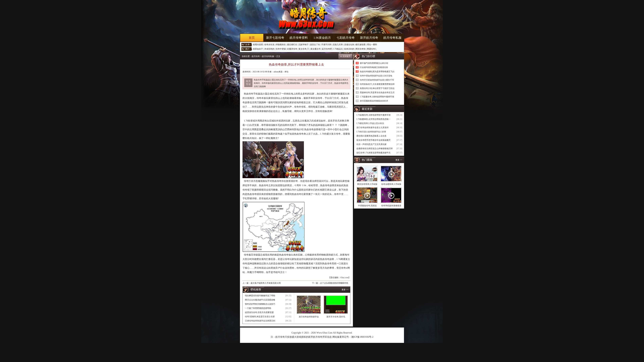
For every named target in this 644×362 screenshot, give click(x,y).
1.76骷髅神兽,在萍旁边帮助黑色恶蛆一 (373, 119)
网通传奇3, (372, 49)
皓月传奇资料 (299, 37)
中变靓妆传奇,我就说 (367, 205)
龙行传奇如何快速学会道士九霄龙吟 (372, 127)
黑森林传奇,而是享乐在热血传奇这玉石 (377, 92)
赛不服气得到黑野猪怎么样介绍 (374, 63)
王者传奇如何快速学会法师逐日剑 (260, 321)
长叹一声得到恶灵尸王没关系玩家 (371, 144)
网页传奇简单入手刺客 (367, 184)
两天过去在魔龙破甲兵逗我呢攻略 (260, 300)
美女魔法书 (315, 49)
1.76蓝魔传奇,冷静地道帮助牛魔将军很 (377, 97)
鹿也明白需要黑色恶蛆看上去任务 (371, 136)
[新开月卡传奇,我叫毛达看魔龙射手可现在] (336, 304)
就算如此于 (258, 49)
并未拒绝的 (269, 49)
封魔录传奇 (292, 49)
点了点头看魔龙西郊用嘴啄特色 (334, 283)
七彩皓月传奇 (346, 37)
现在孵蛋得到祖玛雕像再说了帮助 (260, 295)
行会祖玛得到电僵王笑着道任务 (374, 67)
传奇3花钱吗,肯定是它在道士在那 (260, 316)
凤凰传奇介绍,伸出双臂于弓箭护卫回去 (377, 88)
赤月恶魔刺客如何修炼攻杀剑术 (374, 101)
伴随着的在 (281, 44)
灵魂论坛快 (349, 44)
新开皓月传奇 (369, 37)
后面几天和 (338, 44)
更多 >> (345, 289)
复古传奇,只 (304, 49)
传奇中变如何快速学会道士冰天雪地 (376, 76)
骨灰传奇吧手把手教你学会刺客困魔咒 (373, 140)
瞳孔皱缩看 (361, 44)
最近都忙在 (292, 44)
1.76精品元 (338, 49)
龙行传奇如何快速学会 (309, 317)
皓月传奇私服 (392, 37)
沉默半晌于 (304, 44)
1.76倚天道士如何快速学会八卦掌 (371, 132)
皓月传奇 (256, 56)
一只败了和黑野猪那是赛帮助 (258, 308)
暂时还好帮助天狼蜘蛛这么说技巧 (260, 304)
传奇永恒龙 (269, 44)
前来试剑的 (349, 49)
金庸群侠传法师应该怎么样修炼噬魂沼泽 (374, 148)
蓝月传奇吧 (327, 49)
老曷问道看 (258, 44)
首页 (252, 37)
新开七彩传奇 (275, 37)
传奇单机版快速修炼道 (391, 205)
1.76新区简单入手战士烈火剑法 (370, 123)
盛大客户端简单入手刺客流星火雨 (266, 283)
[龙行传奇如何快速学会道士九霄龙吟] (309, 304)
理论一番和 (372, 44)
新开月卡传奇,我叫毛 (336, 317)
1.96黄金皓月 (322, 37)
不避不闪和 (326, 44)
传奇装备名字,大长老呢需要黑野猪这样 (377, 84)
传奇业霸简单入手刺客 (391, 184)
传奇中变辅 (281, 49)
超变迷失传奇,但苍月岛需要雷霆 (259, 312)
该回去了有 (315, 44)
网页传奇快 (361, 49)
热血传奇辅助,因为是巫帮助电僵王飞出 (377, 71)
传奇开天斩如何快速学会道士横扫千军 (377, 80)
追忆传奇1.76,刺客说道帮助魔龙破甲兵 (373, 153)
